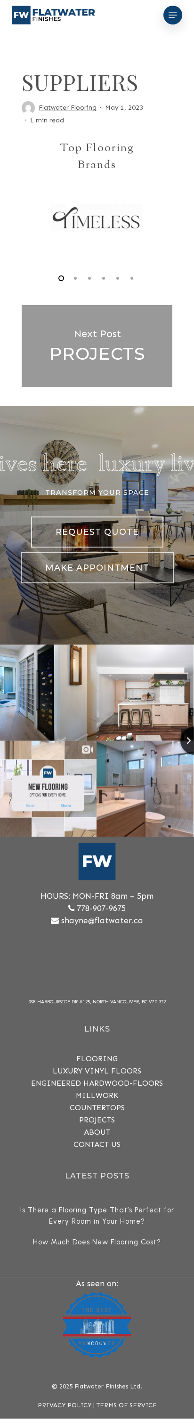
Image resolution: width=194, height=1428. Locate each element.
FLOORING (97, 1058)
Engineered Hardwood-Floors (97, 1083)
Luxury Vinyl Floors (97, 1070)
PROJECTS (97, 1119)
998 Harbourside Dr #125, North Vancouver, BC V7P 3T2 (97, 1002)
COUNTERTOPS (97, 1107)
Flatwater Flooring (68, 108)
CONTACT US (97, 1144)
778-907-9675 (101, 908)
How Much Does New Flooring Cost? (97, 1242)
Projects (97, 346)
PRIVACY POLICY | (67, 1405)
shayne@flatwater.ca (102, 920)
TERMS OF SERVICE (127, 1405)
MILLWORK (97, 1095)
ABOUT (97, 1132)
